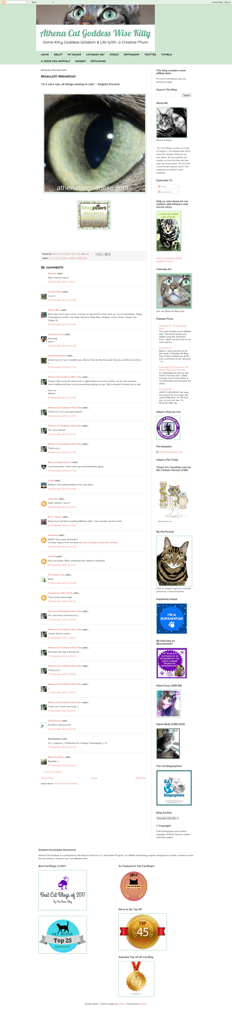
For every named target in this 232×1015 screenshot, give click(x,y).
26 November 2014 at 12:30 (62, 300)
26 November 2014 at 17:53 (62, 416)
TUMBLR (166, 54)
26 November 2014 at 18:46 (62, 489)
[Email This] (97, 254)
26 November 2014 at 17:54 (62, 452)
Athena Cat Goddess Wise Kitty (65, 377)
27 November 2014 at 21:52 (62, 729)
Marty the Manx (56, 757)
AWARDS (80, 61)
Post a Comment (53, 772)
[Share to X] (103, 254)
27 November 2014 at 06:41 (62, 638)
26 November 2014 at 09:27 (62, 281)
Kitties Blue (54, 310)
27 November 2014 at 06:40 (62, 619)
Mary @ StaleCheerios (60, 462)
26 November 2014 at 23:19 (62, 565)
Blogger (143, 1004)
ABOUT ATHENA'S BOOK (169, 258)
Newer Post (47, 778)
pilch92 (52, 556)
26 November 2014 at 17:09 (62, 346)
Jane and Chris (56, 334)
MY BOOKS (74, 54)
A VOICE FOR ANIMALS (55, 61)
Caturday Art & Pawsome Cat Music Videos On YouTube (173, 368)
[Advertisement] (94, 242)
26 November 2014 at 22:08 (62, 546)
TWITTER (150, 54)
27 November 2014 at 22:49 (62, 747)
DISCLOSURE (98, 61)
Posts (163, 186)
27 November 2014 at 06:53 (62, 674)
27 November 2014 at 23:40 (62, 765)
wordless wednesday (77, 258)
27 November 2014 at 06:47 (62, 656)
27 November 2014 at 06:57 (62, 692)
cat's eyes (54, 258)
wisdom (63, 258)
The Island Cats (56, 574)
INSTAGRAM (131, 54)
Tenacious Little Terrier (60, 593)
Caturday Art (165, 347)
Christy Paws (55, 291)
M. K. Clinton (55, 517)
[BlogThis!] (100, 254)
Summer (52, 273)
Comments (166, 192)
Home (94, 778)
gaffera (121, 1004)
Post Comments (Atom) (66, 783)
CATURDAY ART (95, 54)
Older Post (140, 778)
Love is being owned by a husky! (100, 542)
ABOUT (58, 54)
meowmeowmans (57, 355)
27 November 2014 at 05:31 (62, 601)
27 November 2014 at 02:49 (62, 583)
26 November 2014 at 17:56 (62, 470)
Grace (51, 480)
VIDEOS (114, 54)
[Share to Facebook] (106, 254)
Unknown (53, 498)
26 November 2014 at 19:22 (62, 525)
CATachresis (54, 720)
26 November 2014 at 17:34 (62, 367)
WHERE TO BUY (164, 261)
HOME (45, 54)
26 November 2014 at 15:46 (62, 324)
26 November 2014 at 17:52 (62, 397)
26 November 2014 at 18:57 (62, 507)
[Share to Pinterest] (109, 254)
